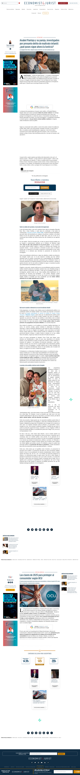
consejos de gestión (28, 737)
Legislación (35, 9)
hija (42, 559)
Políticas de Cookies (20, 766)
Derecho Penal (36, 559)
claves (20, 737)
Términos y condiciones (49, 766)
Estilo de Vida (64, 9)
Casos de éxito (50, 9)
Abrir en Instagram (34, 193)
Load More (40, 743)
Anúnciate (40, 766)
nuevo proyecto (54, 737)
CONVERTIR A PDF (11, 56)
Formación (34, 13)
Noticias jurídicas (10, 9)
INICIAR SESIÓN (73, 3)
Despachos (57, 9)
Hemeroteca (71, 9)
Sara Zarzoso (10, 45)
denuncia (30, 559)
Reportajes (18, 9)
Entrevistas (29, 9)
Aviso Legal (73, 766)
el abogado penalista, (35, 232)
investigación (47, 559)
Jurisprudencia (43, 9)
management (46, 737)
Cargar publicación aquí (45, 193)
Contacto (12, 766)
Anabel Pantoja (22, 559)
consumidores (37, 737)
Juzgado (60, 559)
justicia (54, 559)
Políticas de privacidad (30, 766)
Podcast (39, 13)
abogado (15, 737)
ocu (60, 737)
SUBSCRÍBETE (63, 3)
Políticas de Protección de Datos (63, 766)
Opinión (23, 9)
